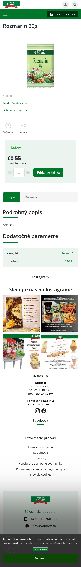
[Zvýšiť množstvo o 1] (28, 172)
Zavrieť (66, 139)
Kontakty (40, 458)
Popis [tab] (11, 197)
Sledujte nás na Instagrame (40, 289)
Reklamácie (40, 453)
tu (75, 543)
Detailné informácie (15, 110)
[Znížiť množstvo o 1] (10, 172)
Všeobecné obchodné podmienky (40, 464)
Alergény (8, 224)
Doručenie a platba (40, 447)
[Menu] (5, 14)
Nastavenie (40, 549)
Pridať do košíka (48, 172)
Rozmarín (67, 253)
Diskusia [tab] (31, 197)
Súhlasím (41, 558)
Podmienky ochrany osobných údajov (40, 469)
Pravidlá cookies (40, 475)
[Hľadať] (74, 4)
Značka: (15, 103)
